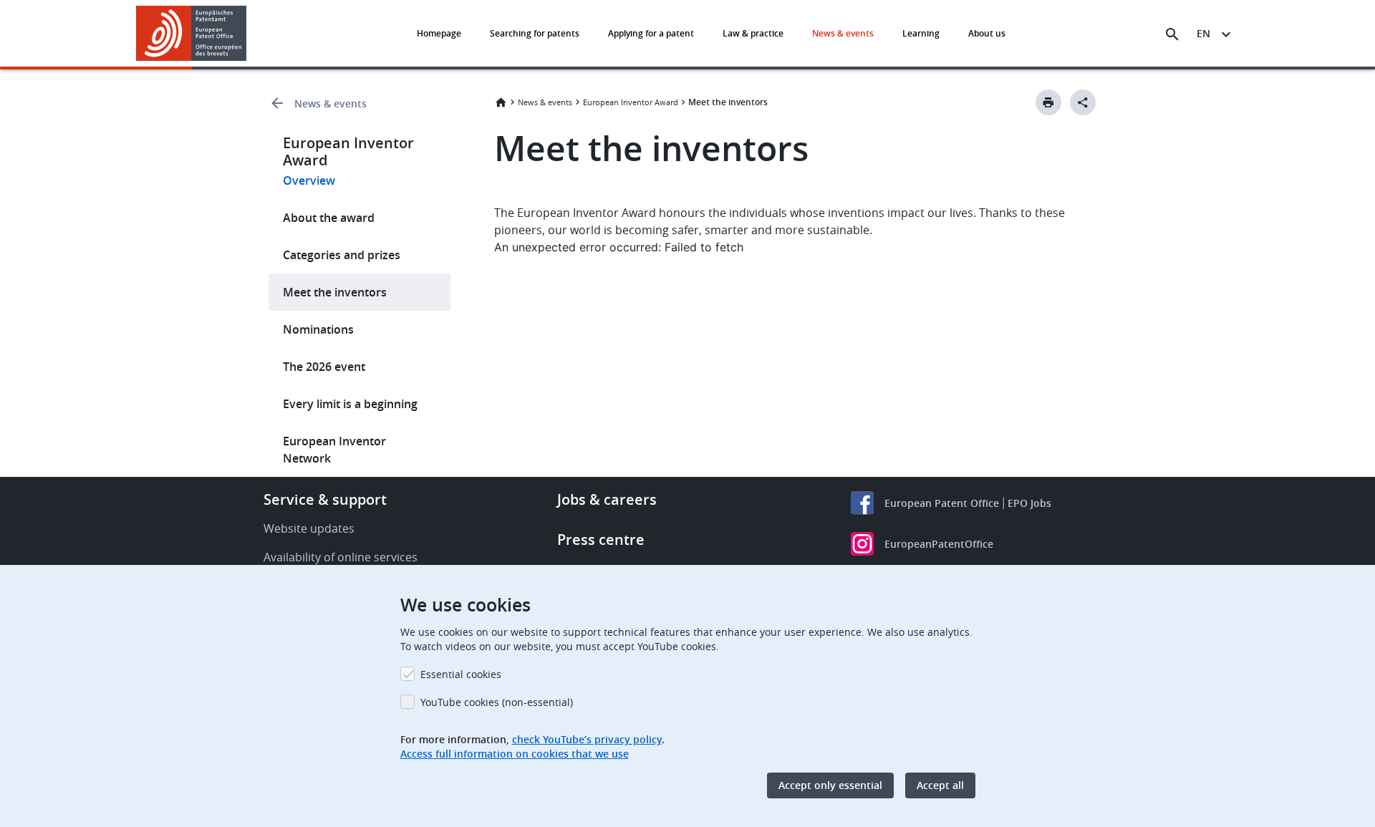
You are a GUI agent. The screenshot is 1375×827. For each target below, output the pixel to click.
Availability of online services (341, 557)
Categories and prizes (341, 255)
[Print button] (1048, 102)
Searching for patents (534, 33)
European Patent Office (941, 503)
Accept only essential (830, 785)
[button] (249, 34)
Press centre (601, 539)
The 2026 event (324, 366)
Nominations (318, 329)
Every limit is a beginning (350, 404)
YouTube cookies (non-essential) (496, 702)
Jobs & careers (607, 499)
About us (986, 33)
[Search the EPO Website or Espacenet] (1172, 34)
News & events (843, 33)
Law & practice (753, 33)
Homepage (439, 33)
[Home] (191, 33)
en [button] (1203, 33)
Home (500, 102)
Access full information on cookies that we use (514, 753)
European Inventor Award (630, 102)
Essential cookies (460, 674)
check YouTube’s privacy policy (587, 739)
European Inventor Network (334, 449)
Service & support (325, 499)
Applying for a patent (651, 33)
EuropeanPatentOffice (938, 544)
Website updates (309, 528)
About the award (329, 218)
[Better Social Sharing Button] (1083, 102)
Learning (921, 33)
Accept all (940, 785)
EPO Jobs (1029, 503)
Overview (309, 180)
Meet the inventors (335, 292)
